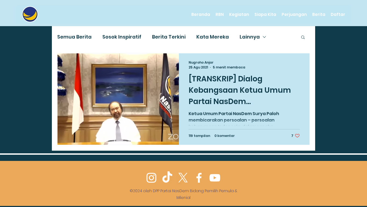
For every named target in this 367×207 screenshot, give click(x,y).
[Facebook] (199, 177)
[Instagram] (151, 177)
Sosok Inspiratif (121, 36)
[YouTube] (214, 177)
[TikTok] (167, 177)
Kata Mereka (212, 36)
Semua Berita (74, 36)
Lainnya (250, 36)
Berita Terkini (169, 36)
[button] (302, 37)
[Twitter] (183, 177)
